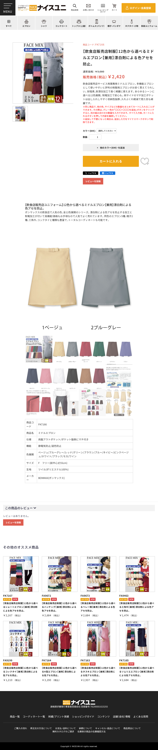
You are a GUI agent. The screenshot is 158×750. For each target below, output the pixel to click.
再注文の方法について (41, 728)
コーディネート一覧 (34, 716)
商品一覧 (15, 716)
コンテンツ (103, 716)
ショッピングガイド (83, 716)
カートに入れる (111, 161)
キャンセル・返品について (107, 728)
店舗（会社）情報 (121, 716)
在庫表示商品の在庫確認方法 (91, 731)
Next (137, 284)
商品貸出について (132, 728)
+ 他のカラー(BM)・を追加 (111, 147)
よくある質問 (140, 716)
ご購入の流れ (20, 728)
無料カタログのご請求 (63, 731)
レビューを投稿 (93, 181)
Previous (21, 284)
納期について (85, 728)
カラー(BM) (89, 131)
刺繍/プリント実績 (58, 716)
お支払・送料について (65, 728)
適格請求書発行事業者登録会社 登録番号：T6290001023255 (79, 706)
